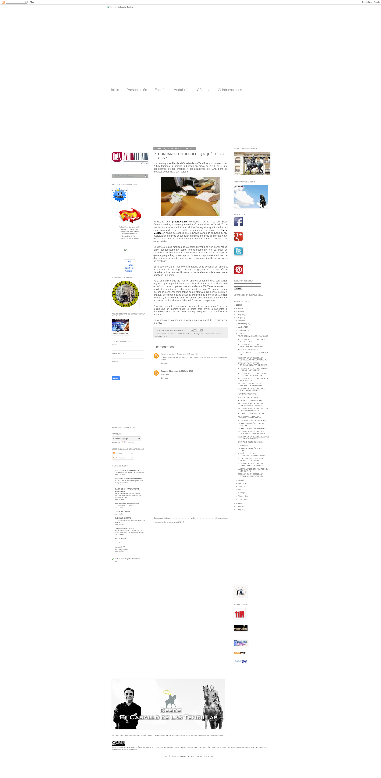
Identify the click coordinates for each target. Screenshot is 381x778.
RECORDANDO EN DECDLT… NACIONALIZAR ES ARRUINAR (250, 345)
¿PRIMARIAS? (243, 445)
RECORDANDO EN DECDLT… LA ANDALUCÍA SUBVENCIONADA (250, 475)
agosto (240, 333)
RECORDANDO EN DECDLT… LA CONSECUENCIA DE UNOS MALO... (252, 359)
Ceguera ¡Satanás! (121, 549)
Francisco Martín (167, 354)
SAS (165, 336)
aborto (164, 334)
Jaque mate (119, 541)
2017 (238, 311)
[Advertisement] (190, 122)
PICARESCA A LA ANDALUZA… (249, 417)
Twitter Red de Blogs (129, 236)
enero (240, 499)
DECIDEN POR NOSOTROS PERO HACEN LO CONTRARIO (251, 460)
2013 (238, 506)
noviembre (242, 324)
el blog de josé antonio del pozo (127, 470)
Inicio (115, 90)
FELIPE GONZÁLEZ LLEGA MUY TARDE (253, 336)
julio (239, 480)
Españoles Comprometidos (129, 229)
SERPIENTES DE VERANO (248, 397)
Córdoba (203, 90)
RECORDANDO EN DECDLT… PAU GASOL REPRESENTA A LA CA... (251, 465)
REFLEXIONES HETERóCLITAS (127, 503)
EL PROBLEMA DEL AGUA (124, 505)
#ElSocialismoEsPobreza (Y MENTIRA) (252, 420)
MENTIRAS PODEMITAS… (247, 394)
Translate (130, 442)
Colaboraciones (230, 90)
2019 (238, 305)
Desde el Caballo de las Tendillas (123, 747)
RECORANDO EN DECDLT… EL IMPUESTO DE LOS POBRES (250, 384)
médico (218, 334)
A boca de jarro (121, 539)
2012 (238, 509)
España (160, 90)
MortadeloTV (120, 547)
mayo (240, 486)
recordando (159, 336)
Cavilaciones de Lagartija (124, 528)
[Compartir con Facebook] (201, 330)
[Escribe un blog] (194, 330)
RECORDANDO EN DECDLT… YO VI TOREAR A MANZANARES (252, 390)
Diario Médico (188, 334)
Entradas (118, 453)
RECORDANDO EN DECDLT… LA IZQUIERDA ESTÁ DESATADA (250, 404)
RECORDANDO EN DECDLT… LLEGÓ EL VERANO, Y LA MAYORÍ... (253, 438)
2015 (238, 318)
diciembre (242, 320)
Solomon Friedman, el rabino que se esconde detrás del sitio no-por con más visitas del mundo (128, 495)
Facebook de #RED (129, 234)
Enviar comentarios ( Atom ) (174, 522)
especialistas (205, 334)
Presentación (137, 90)
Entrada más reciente (162, 518)
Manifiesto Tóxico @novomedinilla (128, 478)
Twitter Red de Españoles (129, 238)
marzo (240, 493)
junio (240, 483)
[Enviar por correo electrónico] (191, 330)
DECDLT (179, 334)
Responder (165, 363)
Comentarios (120, 458)
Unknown (164, 371)
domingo (197, 334)
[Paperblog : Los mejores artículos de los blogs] (241, 663)
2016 (238, 315)
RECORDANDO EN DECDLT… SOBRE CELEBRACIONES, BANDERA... (252, 374)
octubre (241, 327)
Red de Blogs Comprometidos (129, 227)
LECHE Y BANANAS (122, 512)
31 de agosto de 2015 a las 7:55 (186, 354)
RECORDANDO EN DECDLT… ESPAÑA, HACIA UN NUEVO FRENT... (253, 369)
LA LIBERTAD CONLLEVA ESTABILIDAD (252, 428)
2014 (238, 503)
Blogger (212, 756)
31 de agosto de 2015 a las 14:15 (181, 371)
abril (240, 490)
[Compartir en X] (198, 330)
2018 (238, 308)
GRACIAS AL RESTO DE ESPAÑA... (251, 442)
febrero (241, 496)
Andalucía (181, 90)
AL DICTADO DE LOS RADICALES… (251, 400)
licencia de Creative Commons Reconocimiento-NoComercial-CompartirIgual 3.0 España (178, 747)
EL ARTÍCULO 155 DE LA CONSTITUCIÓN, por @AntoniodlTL (252, 454)
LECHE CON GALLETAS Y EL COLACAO (129, 472)
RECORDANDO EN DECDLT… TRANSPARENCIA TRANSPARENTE (252, 364)
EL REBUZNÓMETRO (123, 518)
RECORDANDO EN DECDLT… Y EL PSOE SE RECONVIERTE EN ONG (252, 433)
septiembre (242, 330)
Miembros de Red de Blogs (129, 231)
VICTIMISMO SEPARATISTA (248, 349)
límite (213, 334)
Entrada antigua (221, 518)
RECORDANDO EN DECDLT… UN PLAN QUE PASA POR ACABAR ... (253, 409)
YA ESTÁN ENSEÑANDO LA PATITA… (252, 414)
